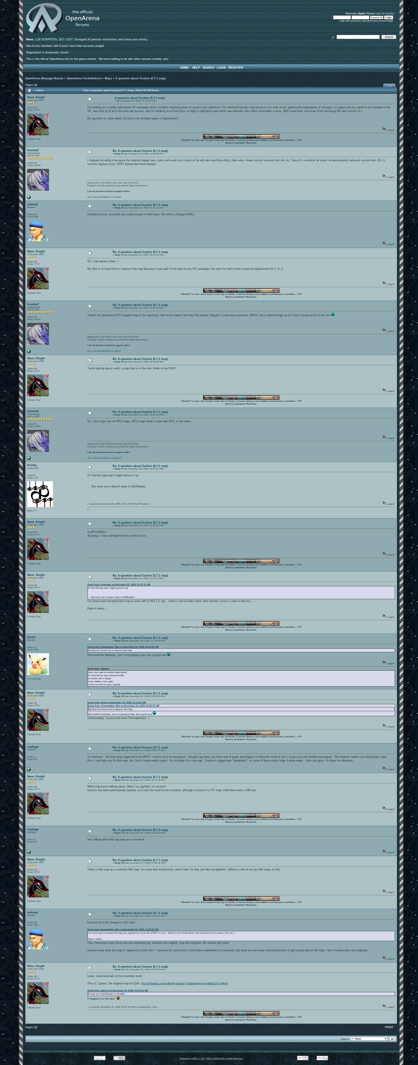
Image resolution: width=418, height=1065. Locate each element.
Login (221, 67)
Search (208, 67)
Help (196, 67)
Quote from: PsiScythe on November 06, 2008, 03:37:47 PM (118, 584)
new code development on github (104, 197)
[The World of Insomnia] (29, 770)
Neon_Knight (36, 97)
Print (390, 86)
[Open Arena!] (29, 198)
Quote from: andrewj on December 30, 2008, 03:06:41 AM (117, 990)
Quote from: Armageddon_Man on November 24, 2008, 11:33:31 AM (122, 929)
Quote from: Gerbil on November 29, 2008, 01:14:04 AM (116, 702)
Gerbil (31, 637)
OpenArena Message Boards (44, 78)
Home (184, 67)
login (378, 13)
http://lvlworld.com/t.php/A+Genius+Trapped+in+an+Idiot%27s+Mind (184, 983)
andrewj (32, 204)
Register (235, 67)
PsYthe (32, 465)
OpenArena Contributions (84, 78)
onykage (33, 746)
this (254, 143)
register (389, 13)
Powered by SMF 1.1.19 (192, 1058)
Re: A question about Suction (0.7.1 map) (140, 151)
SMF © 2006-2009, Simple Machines (224, 1058)
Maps (108, 78)
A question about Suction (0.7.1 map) (140, 78)
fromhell (33, 150)
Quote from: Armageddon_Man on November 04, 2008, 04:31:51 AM (122, 647)
